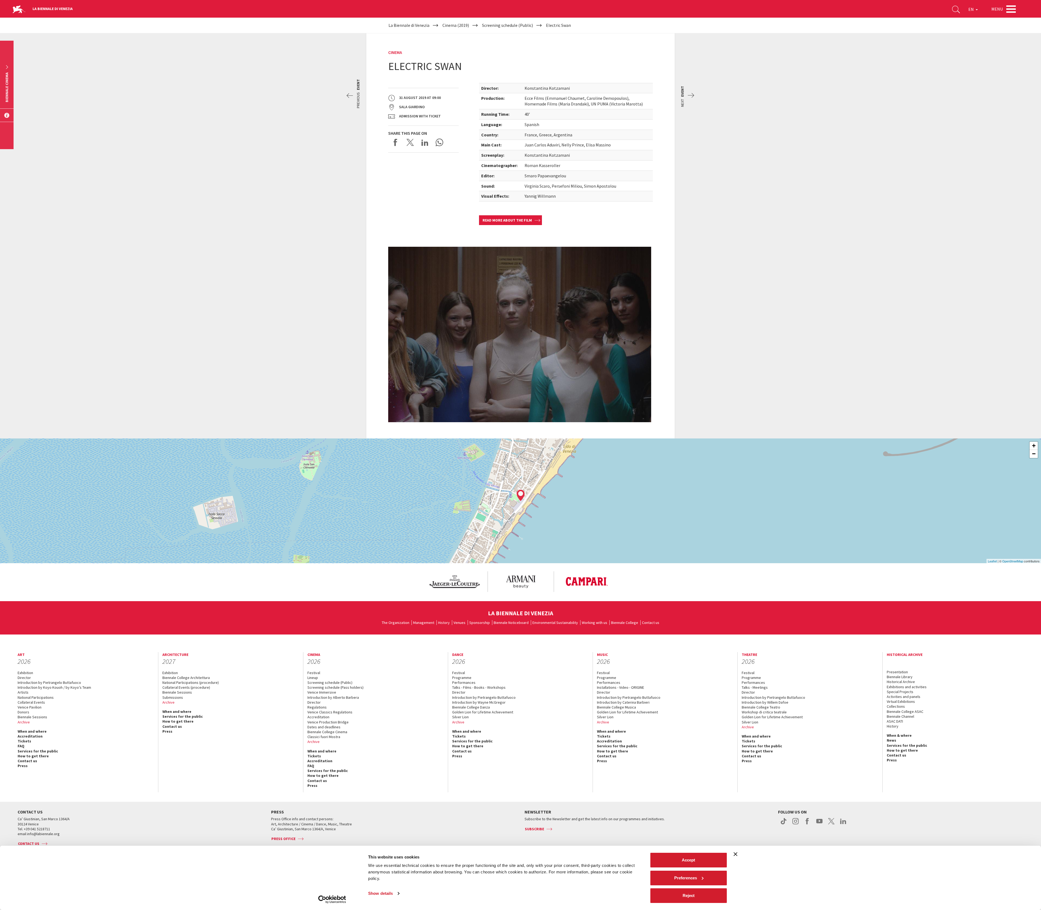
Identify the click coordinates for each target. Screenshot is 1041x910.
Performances (463, 682)
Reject (689, 895)
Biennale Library (900, 676)
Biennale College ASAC (905, 711)
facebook (807, 824)
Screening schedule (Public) (329, 682)
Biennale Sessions (32, 716)
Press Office (283, 838)
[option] (454, 581)
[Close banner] (735, 854)
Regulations (317, 707)
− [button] (1034, 453)
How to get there (33, 756)
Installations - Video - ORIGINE (620, 687)
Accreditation (30, 736)
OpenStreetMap (1012, 561)
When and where (32, 731)
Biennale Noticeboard (511, 622)
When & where (899, 735)
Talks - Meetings (755, 687)
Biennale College (624, 622)
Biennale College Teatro (761, 707)
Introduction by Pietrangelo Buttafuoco (49, 682)
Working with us (594, 622)
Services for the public (38, 751)
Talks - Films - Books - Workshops (479, 687)
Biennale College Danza (471, 707)
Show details (380, 893)
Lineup (312, 677)
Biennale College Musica (616, 707)
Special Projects (900, 691)
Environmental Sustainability (555, 622)
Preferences (685, 878)
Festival (313, 672)
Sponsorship (479, 622)
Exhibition (25, 672)
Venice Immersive (321, 692)
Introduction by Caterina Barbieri (623, 702)
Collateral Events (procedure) (186, 687)
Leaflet (992, 561)
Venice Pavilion (29, 707)
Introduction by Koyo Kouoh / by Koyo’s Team (54, 687)
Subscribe (534, 828)
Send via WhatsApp (439, 142)
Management (423, 622)
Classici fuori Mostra (323, 736)
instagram (795, 824)
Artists (23, 692)
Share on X (410, 142)
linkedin (843, 824)
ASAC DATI (895, 721)
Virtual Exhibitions (901, 701)
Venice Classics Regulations (329, 712)
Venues (459, 622)
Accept (688, 860)
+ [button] (1034, 445)
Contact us (650, 622)
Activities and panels (903, 696)
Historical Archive (901, 681)
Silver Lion (460, 716)
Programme (461, 677)
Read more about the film (507, 220)
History (444, 622)
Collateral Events (31, 702)
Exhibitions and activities (907, 686)
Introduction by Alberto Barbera (333, 697)
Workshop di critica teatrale (764, 712)
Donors (23, 712)
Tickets (24, 741)
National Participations (36, 697)
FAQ (21, 746)
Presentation (897, 671)
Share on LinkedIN (425, 142)
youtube (819, 824)
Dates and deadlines (323, 727)
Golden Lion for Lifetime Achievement (482, 712)
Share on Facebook (395, 142)
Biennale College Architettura (186, 677)
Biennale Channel (900, 716)
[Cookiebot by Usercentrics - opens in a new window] (332, 899)
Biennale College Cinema (327, 731)
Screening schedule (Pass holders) (335, 687)
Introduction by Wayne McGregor (479, 702)
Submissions (172, 697)
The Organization (395, 622)
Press (23, 765)
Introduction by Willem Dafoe (765, 702)
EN (971, 9)
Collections (896, 706)
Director (24, 677)
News (891, 740)
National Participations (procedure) (190, 682)
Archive (24, 722)
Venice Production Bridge (328, 722)
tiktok (783, 824)
